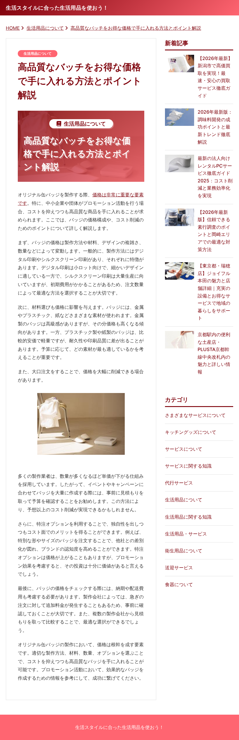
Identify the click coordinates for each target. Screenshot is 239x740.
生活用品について (45, 28)
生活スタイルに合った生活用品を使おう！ (119, 727)
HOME (13, 28)
